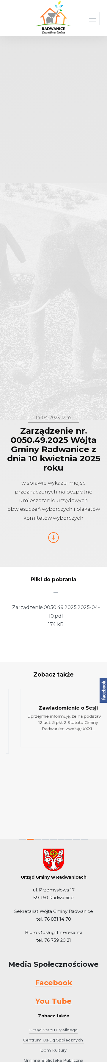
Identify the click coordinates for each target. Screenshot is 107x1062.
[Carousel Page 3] (37, 839)
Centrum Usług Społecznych (53, 1040)
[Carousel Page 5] (53, 839)
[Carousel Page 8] (76, 839)
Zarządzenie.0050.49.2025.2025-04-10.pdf (56, 611)
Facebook (53, 982)
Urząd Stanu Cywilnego (53, 1029)
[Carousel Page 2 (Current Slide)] (30, 839)
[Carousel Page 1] (22, 839)
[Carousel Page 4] (45, 839)
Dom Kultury (53, 1050)
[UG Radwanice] (53, 17)
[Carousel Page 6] (61, 839)
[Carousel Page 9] (84, 839)
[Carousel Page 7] (68, 839)
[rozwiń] (92, 18)
